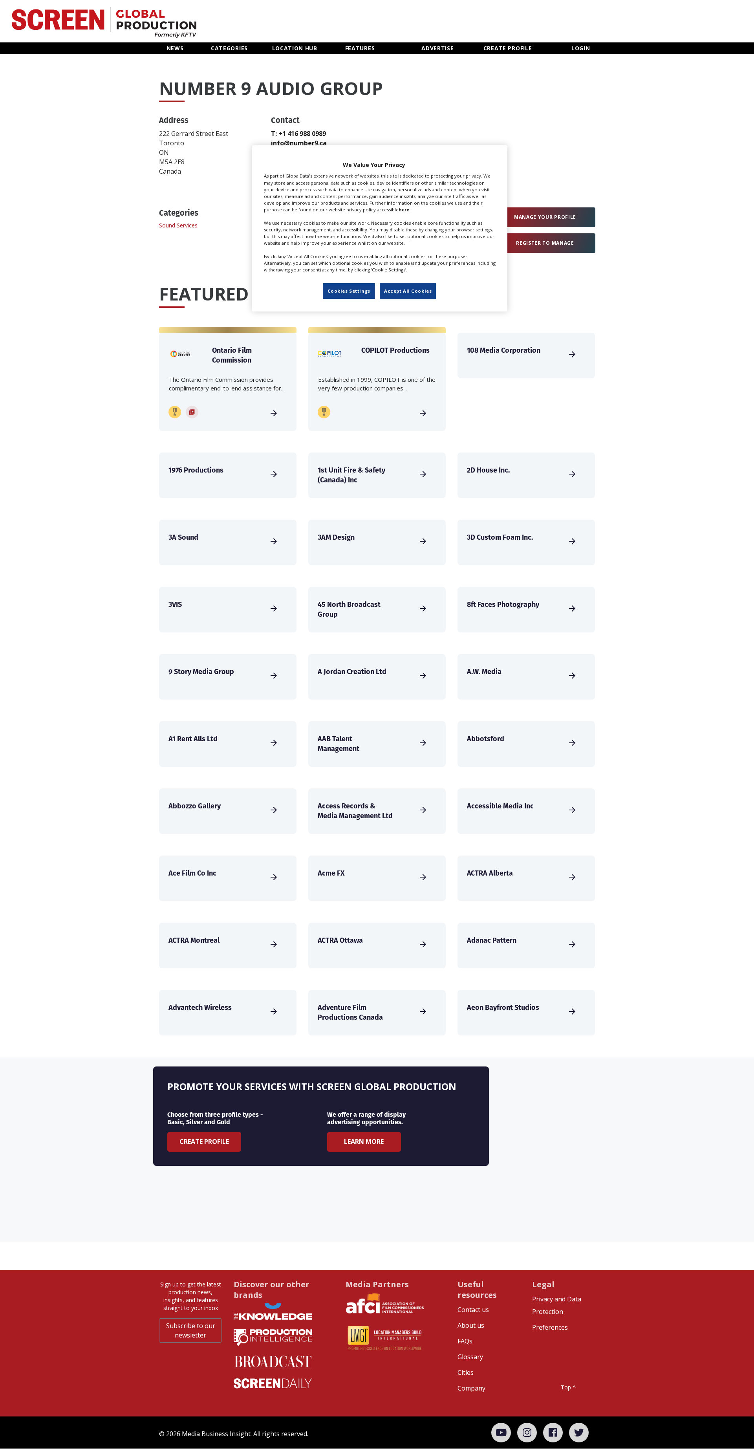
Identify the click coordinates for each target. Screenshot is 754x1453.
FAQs (465, 1341)
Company (471, 1388)
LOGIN (580, 48)
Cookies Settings (349, 291)
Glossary (470, 1356)
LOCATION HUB (294, 48)
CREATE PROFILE (507, 48)
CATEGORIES (229, 48)
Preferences (550, 1327)
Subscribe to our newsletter (190, 1330)
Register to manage (545, 243)
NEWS (175, 48)
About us (471, 1325)
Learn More (364, 1141)
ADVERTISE (437, 48)
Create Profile (204, 1141)
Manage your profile (545, 217)
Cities (466, 1372)
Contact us (473, 1309)
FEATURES (360, 48)
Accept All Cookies (408, 291)
